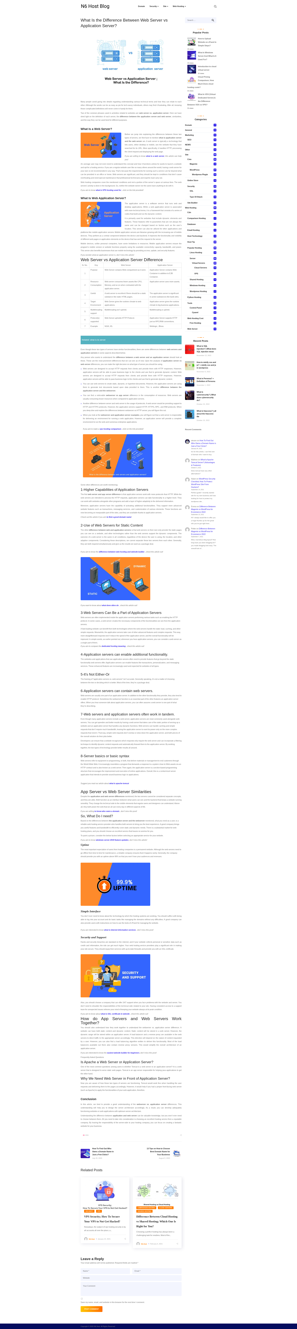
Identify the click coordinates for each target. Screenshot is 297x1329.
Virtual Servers (198, 263)
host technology (194, 236)
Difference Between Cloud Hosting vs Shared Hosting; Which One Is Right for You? (157, 1221)
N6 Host (92, 1239)
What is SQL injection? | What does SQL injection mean (206, 349)
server (192, 258)
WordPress (195, 170)
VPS (98, 1211)
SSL (191, 191)
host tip (191, 242)
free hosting (195, 323)
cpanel (195, 312)
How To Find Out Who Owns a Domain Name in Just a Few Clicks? (203, 443)
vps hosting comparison (110, 429)
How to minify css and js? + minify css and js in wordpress (206, 365)
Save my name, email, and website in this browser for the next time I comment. (113, 1302)
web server (192, 329)
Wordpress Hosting (198, 291)
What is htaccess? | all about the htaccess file (206, 414)
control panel (196, 308)
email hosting (193, 230)
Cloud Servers (165, 1208)
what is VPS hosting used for (108, 190)
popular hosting (194, 248)
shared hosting (144, 1211)
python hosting (194, 297)
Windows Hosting (197, 285)
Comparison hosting (146, 1208)
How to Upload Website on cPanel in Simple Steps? (207, 42)
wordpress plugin (200, 174)
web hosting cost (195, 318)
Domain (188, 125)
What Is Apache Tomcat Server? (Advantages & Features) (203, 462)
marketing (189, 135)
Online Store (192, 180)
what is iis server (98, 340)
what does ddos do (110, 605)
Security (89, 1211)
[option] (105, 1210)
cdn (189, 212)
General (188, 130)
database (191, 224)
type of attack (196, 197)
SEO (189, 140)
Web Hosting (190, 208)
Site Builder (192, 203)
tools (189, 303)
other (187, 150)
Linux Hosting (196, 253)
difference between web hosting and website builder (121, 552)
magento (193, 164)
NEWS (188, 145)
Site (186, 155)
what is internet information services (120, 930)
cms (189, 159)
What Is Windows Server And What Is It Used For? (207, 56)
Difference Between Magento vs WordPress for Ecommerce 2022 (203, 509)
